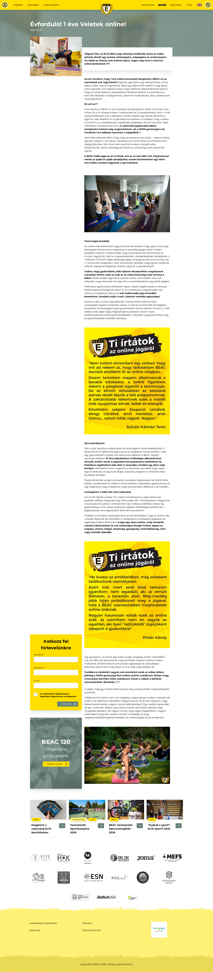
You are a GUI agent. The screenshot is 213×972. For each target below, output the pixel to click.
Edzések (18, 5)
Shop (189, 5)
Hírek (162, 5)
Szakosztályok (51, 5)
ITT (117, 682)
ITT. (108, 64)
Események (148, 5)
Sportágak (33, 5)
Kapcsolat (34, 930)
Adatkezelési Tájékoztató (43, 923)
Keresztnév (39, 668)
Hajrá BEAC (176, 5)
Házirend (87, 923)
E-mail (37, 681)
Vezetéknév (39, 655)
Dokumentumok (91, 930)
